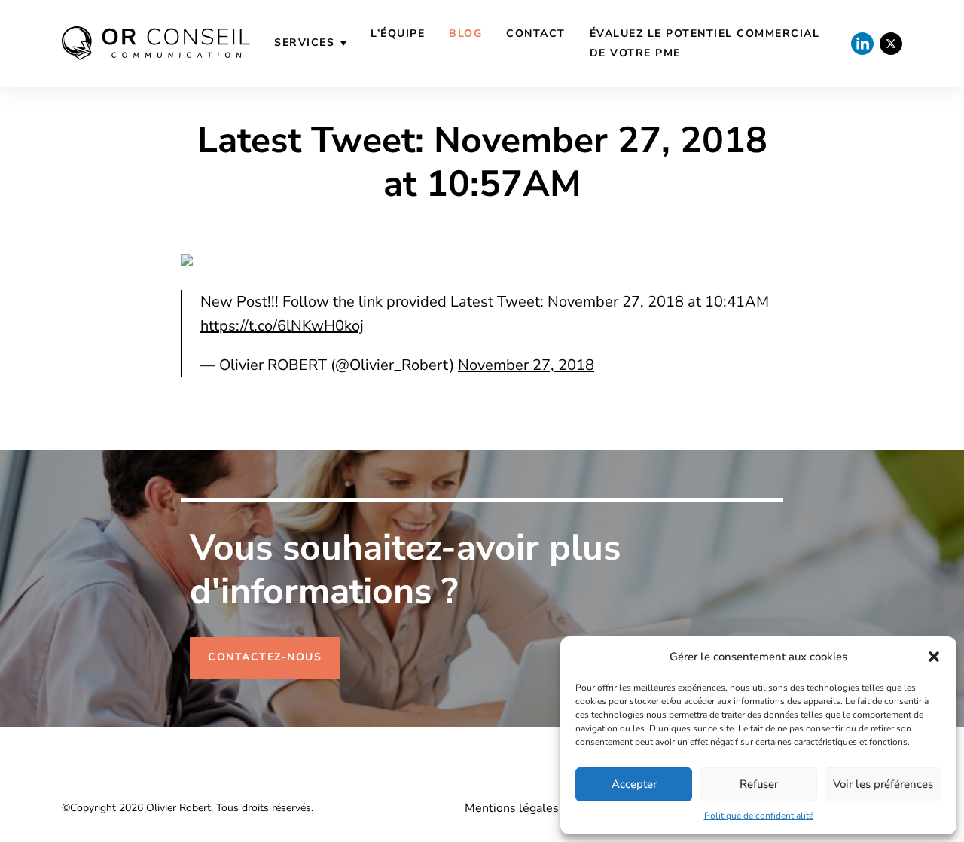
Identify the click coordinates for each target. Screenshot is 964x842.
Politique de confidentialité (758, 816)
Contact (536, 33)
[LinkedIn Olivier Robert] (862, 43)
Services (304, 42)
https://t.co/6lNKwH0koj (282, 326)
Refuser (759, 784)
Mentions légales (512, 808)
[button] (933, 656)
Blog (465, 33)
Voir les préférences (883, 784)
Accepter (634, 784)
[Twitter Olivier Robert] (891, 43)
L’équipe (398, 33)
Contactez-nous (265, 657)
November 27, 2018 (526, 365)
